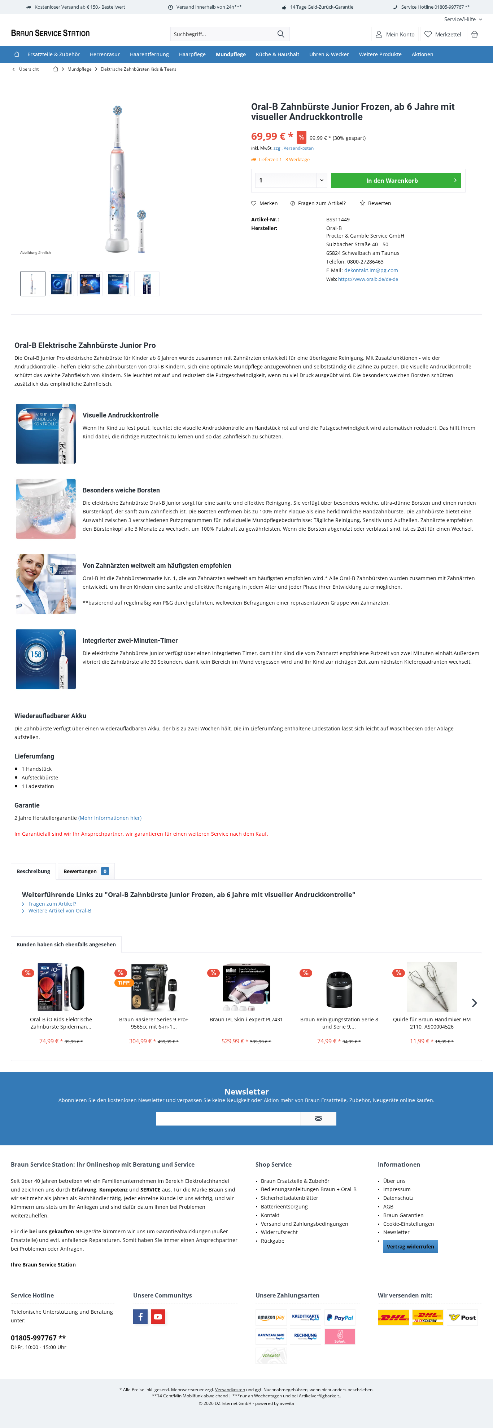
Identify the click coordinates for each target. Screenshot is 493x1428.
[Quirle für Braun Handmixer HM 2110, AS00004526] (432, 987)
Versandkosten (230, 1390)
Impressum (397, 1189)
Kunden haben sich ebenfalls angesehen (66, 944)
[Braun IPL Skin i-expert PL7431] (247, 987)
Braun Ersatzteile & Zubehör (295, 1180)
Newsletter (396, 1232)
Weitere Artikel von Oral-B (59, 910)
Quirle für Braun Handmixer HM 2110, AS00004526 (432, 1023)
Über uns (394, 1180)
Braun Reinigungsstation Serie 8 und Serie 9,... (339, 1023)
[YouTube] (158, 1316)
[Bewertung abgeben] (358, 126)
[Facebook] (140, 1316)
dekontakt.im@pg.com (371, 270)
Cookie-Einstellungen (408, 1223)
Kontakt (270, 1215)
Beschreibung (33, 871)
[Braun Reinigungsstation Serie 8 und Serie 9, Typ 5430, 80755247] (339, 987)
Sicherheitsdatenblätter (289, 1197)
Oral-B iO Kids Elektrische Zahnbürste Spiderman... (61, 1023)
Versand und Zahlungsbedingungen (304, 1223)
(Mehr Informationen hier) (109, 817)
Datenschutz (398, 1197)
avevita (287, 1403)
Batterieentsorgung (284, 1206)
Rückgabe (272, 1240)
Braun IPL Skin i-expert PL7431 (246, 1019)
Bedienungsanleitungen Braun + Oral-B (309, 1189)
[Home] (16, 54)
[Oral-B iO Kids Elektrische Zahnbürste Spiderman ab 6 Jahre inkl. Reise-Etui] (61, 987)
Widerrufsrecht (279, 1232)
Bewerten (379, 203)
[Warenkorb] (474, 34)
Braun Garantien (403, 1215)
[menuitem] (460, 19)
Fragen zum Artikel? (321, 203)
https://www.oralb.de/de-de (368, 279)
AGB (388, 1206)
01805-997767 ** (38, 1338)
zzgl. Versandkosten (294, 148)
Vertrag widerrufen (410, 1246)
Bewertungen (85, 871)
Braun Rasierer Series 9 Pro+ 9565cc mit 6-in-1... (153, 1023)
